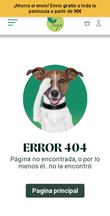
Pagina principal (55, 190)
